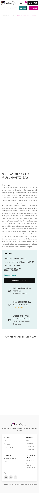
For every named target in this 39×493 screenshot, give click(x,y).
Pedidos (7, 444)
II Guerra (11, 15)
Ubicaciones (30, 450)
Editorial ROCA (15, 259)
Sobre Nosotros (29, 442)
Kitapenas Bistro (10, 458)
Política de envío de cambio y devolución (30, 464)
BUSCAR (23, 8)
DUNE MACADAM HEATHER (19, 262)
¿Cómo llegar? (18, 307)
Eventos (7, 462)
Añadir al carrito (19, 280)
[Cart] (25, 3)
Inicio (5, 15)
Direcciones (8, 447)
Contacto (30, 446)
